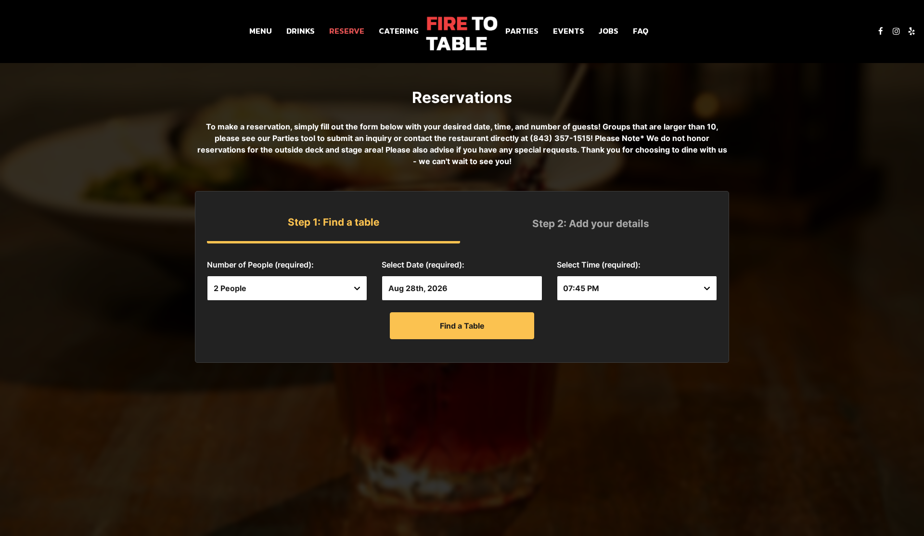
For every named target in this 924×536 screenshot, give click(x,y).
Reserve (346, 31)
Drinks (300, 31)
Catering (399, 31)
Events (568, 31)
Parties (522, 31)
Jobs (608, 31)
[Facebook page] (880, 31)
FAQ (640, 31)
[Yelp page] (911, 31)
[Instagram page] (896, 31)
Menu (260, 31)
